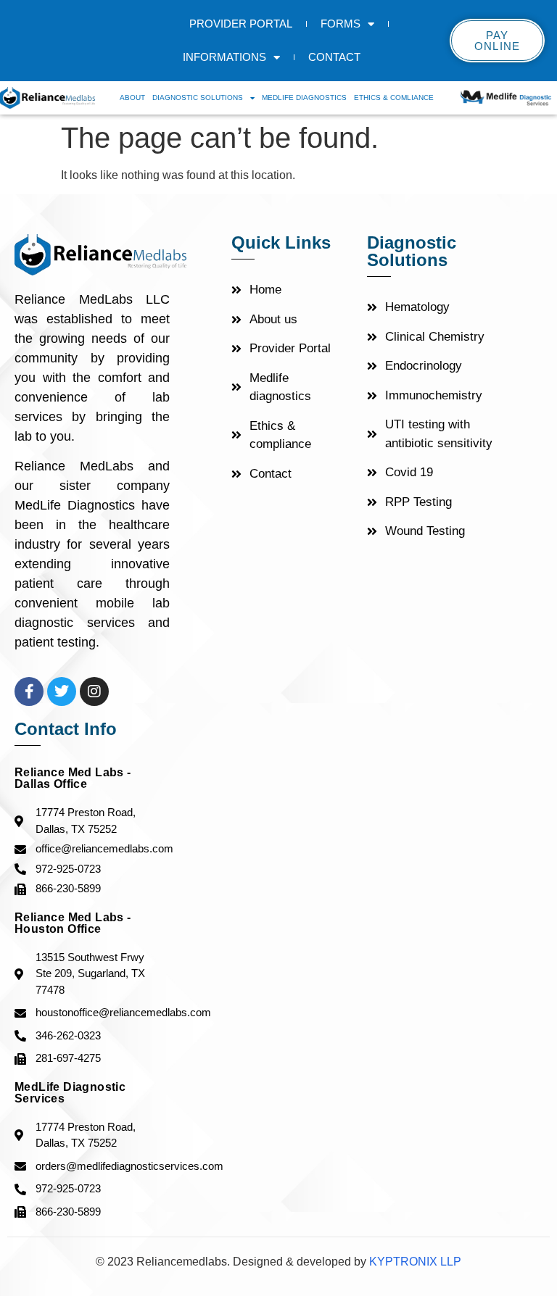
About (132, 97)
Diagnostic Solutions (197, 97)
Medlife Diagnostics (304, 97)
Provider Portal (240, 23)
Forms (340, 23)
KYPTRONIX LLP (413, 1261)
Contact (334, 57)
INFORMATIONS (224, 57)
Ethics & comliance (394, 97)
